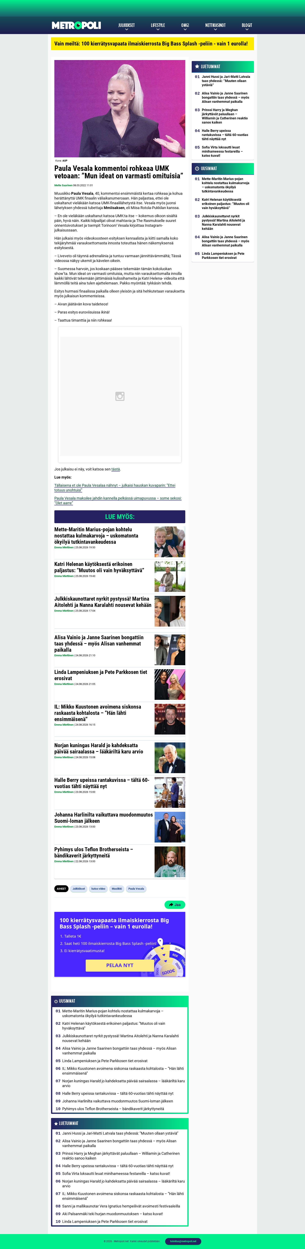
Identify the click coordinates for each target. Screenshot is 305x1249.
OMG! (185, 25)
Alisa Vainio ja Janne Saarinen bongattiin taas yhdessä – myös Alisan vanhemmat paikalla (99, 643)
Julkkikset (126, 25)
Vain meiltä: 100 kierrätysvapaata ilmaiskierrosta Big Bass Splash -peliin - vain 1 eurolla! (151, 43)
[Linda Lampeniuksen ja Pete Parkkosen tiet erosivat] (170, 684)
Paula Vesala (136, 888)
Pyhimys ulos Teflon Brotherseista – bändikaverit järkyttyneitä (93, 852)
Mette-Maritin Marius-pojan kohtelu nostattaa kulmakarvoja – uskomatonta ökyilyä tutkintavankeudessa (96, 535)
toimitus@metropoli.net (183, 1241)
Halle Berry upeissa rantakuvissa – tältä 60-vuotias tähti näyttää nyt (101, 783)
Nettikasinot (215, 25)
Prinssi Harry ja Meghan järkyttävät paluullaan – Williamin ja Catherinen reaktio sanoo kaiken (121, 1155)
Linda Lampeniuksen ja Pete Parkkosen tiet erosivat (100, 675)
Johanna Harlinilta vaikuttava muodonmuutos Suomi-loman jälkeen (103, 818)
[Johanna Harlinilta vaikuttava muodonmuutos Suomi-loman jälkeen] (169, 827)
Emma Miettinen (63, 547)
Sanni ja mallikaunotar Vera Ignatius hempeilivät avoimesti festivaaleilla (121, 1206)
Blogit (247, 25)
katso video (98, 888)
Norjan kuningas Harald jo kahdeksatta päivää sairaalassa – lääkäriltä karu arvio (98, 748)
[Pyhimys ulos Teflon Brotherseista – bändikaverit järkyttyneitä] (170, 861)
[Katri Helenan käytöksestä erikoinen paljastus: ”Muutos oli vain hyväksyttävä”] (170, 576)
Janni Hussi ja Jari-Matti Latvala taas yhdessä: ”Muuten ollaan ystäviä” (120, 1133)
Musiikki (117, 888)
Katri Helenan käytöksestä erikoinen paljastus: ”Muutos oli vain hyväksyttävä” (99, 567)
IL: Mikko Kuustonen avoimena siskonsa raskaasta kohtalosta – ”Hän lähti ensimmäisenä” (97, 713)
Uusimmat (67, 1001)
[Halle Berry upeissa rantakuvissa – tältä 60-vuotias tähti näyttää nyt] (170, 792)
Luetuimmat (68, 1123)
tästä (115, 469)
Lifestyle (158, 25)
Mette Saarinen (63, 185)
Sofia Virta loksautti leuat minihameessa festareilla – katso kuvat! (116, 1173)
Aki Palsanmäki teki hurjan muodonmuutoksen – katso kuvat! (112, 1214)
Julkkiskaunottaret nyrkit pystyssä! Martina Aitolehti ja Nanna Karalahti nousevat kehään (102, 602)
